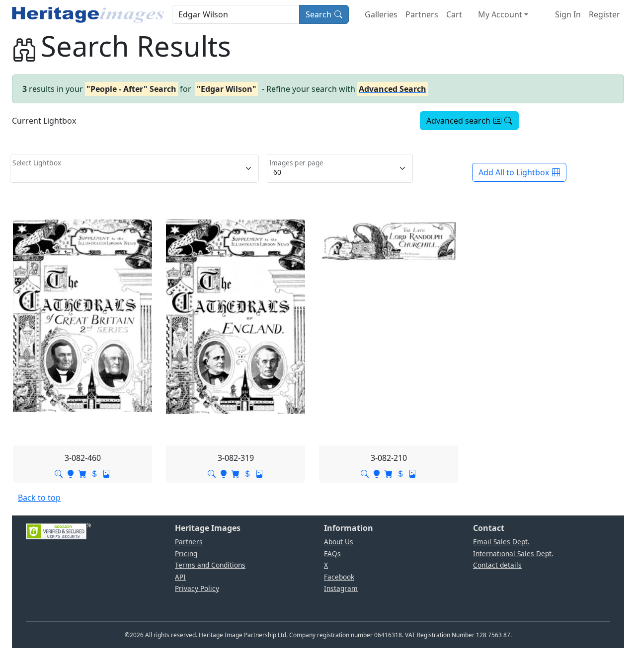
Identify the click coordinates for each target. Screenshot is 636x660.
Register (604, 14)
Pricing (186, 553)
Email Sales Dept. (501, 541)
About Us (338, 541)
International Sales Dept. (513, 553)
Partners (421, 14)
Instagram (341, 588)
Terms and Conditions (210, 565)
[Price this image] (94, 473)
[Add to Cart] (82, 473)
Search (318, 14)
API (180, 577)
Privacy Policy (197, 588)
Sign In (568, 14)
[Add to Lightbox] (71, 473)
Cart (454, 14)
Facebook (339, 577)
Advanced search (458, 120)
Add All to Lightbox (513, 172)
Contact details (497, 565)
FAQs (332, 553)
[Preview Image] (59, 473)
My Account (500, 14)
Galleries (381, 14)
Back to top (39, 497)
